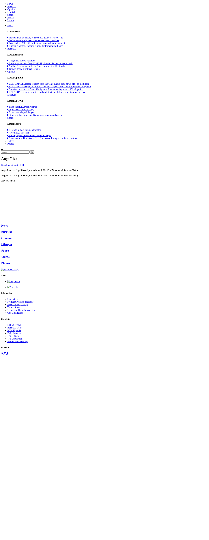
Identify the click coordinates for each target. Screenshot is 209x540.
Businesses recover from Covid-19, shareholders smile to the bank (40, 63)
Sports (10, 14)
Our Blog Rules (15, 312)
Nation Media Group (17, 341)
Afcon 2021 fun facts (18, 132)
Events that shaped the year (21, 112)
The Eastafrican (14, 338)
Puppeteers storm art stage (21, 109)
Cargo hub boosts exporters (21, 60)
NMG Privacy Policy (17, 304)
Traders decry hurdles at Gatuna (24, 69)
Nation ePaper (14, 325)
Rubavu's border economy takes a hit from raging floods (35, 46)
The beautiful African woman (22, 106)
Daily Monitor (14, 333)
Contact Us (12, 299)
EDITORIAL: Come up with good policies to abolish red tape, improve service (46, 92)
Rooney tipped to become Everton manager (29, 135)
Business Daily (14, 327)
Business (11, 6)
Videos (10, 17)
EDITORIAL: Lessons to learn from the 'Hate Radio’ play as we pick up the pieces (48, 83)
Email (12, 165)
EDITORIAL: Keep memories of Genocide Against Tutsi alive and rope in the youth (49, 86)
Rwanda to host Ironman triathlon (24, 130)
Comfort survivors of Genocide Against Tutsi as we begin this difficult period (45, 89)
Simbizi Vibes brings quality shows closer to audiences (35, 115)
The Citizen (13, 336)
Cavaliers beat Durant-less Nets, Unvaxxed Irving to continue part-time (42, 138)
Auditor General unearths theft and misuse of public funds (36, 66)
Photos (10, 20)
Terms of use (13, 307)
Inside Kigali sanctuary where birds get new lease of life (35, 37)
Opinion (11, 9)
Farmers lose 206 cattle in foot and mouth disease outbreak (36, 43)
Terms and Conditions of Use (21, 310)
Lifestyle (11, 12)
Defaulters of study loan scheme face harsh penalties (33, 40)
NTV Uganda (14, 330)
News (10, 3)
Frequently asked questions (20, 301)
